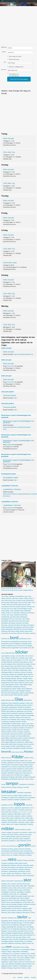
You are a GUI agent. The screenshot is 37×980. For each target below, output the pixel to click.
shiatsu (24, 873)
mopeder (4, 822)
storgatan (20, 904)
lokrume (10, 805)
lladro (28, 800)
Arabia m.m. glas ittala (13, 613)
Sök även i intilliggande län (16, 67)
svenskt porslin (16, 908)
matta (3, 818)
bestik (3, 629)
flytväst (14, 680)
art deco (3, 615)
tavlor (22, 917)
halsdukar (21, 713)
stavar (22, 898)
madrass (4, 814)
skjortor (3, 881)
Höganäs (15, 728)
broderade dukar (26, 643)
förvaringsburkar (6, 689)
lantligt (14, 787)
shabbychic (18, 873)
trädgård (9, 933)
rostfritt (16, 863)
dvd (32, 668)
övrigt (29, 968)
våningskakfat (12, 960)
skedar (8, 875)
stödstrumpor (18, 906)
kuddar (7, 771)
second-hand (5, 869)
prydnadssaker (14, 851)
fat (15, 674)
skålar (18, 886)
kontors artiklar (5, 765)
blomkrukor (4, 633)
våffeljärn (27, 958)
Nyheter (26, 977)
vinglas (3, 951)
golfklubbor (10, 705)
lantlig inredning (6, 787)
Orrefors (15, 834)
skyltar (13, 886)
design (28, 664)
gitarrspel (20, 695)
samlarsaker (20, 867)
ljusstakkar (23, 800)
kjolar (17, 752)
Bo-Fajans (26, 633)
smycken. (4, 890)
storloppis (26, 904)
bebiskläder (8, 627)
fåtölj (21, 685)
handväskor (4, 717)
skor (26, 596)
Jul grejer (12, 736)
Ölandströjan (23, 966)
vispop (30, 956)
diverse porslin (9, 666)
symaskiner (13, 910)
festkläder (20, 674)
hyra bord (4, 726)
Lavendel (26, 787)
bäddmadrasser (10, 653)
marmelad (10, 816)
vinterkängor (5, 954)
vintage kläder (16, 951)
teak (29, 918)
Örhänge (9, 968)
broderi (3, 646)
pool (16, 846)
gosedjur (24, 705)
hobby (28, 719)
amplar (30, 609)
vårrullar (27, 960)
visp (22, 956)
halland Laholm (6, 713)
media (12, 818)
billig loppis (11, 631)
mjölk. (16, 820)
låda (6, 812)
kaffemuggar (5, 742)
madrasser (10, 814)
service (28, 871)
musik (3, 824)
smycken (29, 888)
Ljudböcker (21, 797)
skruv (28, 884)
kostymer (9, 769)
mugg (26, 822)
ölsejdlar (3, 968)
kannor (3, 746)
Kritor (26, 769)
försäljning (16, 687)
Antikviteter (27, 611)
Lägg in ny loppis (10, 1)
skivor (24, 875)
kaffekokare (17, 740)
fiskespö (13, 678)
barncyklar (26, 621)
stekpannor (4, 900)
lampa (3, 784)
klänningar (15, 760)
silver (29, 873)
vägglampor (4, 962)
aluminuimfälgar (22, 609)
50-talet (18, 600)
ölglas (30, 966)
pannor (3, 836)
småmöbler (26, 890)
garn (2, 695)
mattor (7, 818)
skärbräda (31, 886)
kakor (14, 744)
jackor (3, 736)
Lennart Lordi (5, 795)
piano (28, 836)
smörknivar (12, 892)
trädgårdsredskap (17, 933)
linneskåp (11, 797)
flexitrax (3, 680)
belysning (25, 627)
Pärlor (32, 853)
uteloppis (29, 941)
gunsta (20, 709)
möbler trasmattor (20, 829)
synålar (19, 910)
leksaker (9, 791)
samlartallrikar (19, 596)
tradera (15, 931)
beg (14, 627)
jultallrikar (31, 738)
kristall (14, 769)
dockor (24, 666)
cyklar (8, 660)
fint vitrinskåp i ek (25, 676)
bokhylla (32, 633)
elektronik (17, 672)
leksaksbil (20, 792)
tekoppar (15, 921)
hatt (22, 717)
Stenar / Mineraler (14, 900)
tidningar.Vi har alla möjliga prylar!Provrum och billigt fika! (17, 928)
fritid (12, 682)
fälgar (30, 685)
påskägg (27, 853)
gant (8, 693)
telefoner (21, 921)
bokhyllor (4, 639)
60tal (29, 602)
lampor (12, 783)
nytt (34, 832)
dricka (3, 668)
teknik (10, 921)
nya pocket (15, 832)
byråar (25, 648)
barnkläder (4, 623)
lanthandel (31, 784)
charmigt (21, 658)
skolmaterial (10, 881)
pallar (29, 834)
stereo (8, 902)
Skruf (24, 884)
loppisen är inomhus (7, 808)
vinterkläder (24, 951)
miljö (31, 818)
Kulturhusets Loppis (10, 262)
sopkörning (14, 896)
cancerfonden (20, 656)
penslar (24, 836)
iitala (18, 730)
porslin (25, 845)
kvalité (24, 771)
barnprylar (19, 623)
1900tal (26, 598)
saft (2, 867)
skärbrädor (4, 888)
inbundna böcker (6, 732)
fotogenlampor (5, 682)
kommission (18, 763)
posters (16, 849)
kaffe (2, 740)
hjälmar (23, 719)
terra (29, 921)
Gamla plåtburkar (27, 689)
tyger (19, 937)
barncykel (19, 621)
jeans (7, 736)
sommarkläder (5, 896)
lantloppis (19, 787)
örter (19, 968)
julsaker (25, 738)
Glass (10, 703)
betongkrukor (10, 629)
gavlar (11, 695)
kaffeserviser (29, 742)
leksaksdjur (27, 792)
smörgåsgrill (5, 892)
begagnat (19, 627)
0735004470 (10, 508)
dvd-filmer (4, 670)
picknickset (4, 839)
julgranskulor (14, 738)
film (5, 676)
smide (14, 888)
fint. (32, 676)
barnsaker (25, 623)
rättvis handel (23, 863)
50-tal (13, 600)
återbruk (24, 964)
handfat (10, 715)
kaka (2, 744)
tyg (17, 937)
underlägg (4, 941)
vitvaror (10, 958)
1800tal (20, 598)
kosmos (14, 767)
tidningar (13, 923)
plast (21, 839)
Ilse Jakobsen (25, 730)
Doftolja (29, 666)
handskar (23, 715)
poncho (3, 846)
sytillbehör (25, 910)
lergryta (15, 795)
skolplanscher (18, 881)
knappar (21, 760)
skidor (13, 875)
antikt (21, 611)
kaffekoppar (25, 740)
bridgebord (17, 643)
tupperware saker (17, 935)
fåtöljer (26, 685)
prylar (21, 851)
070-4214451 (10, 366)
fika (2, 676)
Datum (4, 52)
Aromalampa (30, 613)
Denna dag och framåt (15, 56)
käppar (17, 773)
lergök (20, 795)
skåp (21, 886)
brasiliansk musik (26, 641)
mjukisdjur (10, 820)
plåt (18, 841)
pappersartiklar (10, 836)
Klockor (28, 751)
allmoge (29, 607)
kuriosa (19, 771)
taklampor (4, 918)
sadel (31, 865)
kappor (8, 746)
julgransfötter (5, 738)
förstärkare (9, 687)
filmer (8, 676)
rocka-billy (31, 860)
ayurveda (13, 617)
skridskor (4, 884)
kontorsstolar (15, 765)
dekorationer (21, 664)
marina (24, 814)
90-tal (25, 604)
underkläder (31, 939)
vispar (26, 956)
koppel (26, 765)
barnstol (10, 625)
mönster (28, 829)
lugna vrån (28, 810)
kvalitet (29, 771)
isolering (13, 734)
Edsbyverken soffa (25, 670)
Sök (17, 1)
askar (11, 615)
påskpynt (21, 853)
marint (28, 814)
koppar (21, 765)
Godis (28, 703)
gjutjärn (26, 695)
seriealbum (4, 871)
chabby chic (14, 658)
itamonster (19, 734)
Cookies (19, 977)
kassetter (23, 748)
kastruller (29, 748)
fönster (3, 687)
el (13, 672)
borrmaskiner (5, 641)
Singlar (3, 875)
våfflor (32, 958)
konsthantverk (30, 763)
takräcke (10, 918)
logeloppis (4, 805)
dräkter (8, 668)
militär (27, 818)
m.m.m (30, 812)
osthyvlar (21, 834)
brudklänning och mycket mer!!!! (16, 646)
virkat (8, 956)
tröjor (2, 935)
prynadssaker (28, 851)
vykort (22, 958)
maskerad (17, 816)
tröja (32, 933)
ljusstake (16, 800)
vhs (11, 949)
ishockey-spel (5, 734)
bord (14, 637)
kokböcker (10, 763)
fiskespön (20, 678)
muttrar (8, 824)
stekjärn (27, 898)
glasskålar (16, 703)
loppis (19, 804)
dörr (14, 670)
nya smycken (23, 832)
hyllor (31, 724)
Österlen (24, 968)
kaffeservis (20, 742)
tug (10, 935)
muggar (31, 822)
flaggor (25, 678)
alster (15, 609)
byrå (21, 648)
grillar (3, 707)
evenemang (5, 674)
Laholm (27, 779)
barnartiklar (4, 621)
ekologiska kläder (6, 672)
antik (11, 611)
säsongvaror (26, 912)
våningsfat (4, 960)
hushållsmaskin (16, 724)
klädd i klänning (6, 758)
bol (8, 639)
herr (8, 719)
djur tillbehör (18, 666)
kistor (13, 752)
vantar (29, 943)
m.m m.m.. (24, 812)
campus (12, 656)
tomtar (29, 929)
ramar (8, 855)
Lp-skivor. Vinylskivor (18, 810)
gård (8, 711)
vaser (29, 596)
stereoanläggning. (16, 902)
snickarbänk (5, 894)
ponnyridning (11, 846)
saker (5, 867)
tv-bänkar (8, 937)
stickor (29, 902)
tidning (8, 923)
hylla (27, 724)
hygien (23, 724)
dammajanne (24, 662)
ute (25, 941)
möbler (7, 828)
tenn (26, 921)
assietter (16, 615)
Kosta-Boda (28, 767)
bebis (3, 627)
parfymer (18, 836)
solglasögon (23, 894)
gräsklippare (13, 707)
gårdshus (13, 711)
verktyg (26, 947)
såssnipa (4, 912)
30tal (6, 600)
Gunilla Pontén (12, 709)
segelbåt (20, 869)
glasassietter (27, 700)
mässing (30, 824)
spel (29, 896)
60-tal (20, 602)
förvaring (23, 687)
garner (7, 695)
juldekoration (26, 736)
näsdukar (12, 596)
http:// (15, 398)
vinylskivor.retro (25, 954)
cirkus (26, 658)
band (16, 619)
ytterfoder (11, 964)
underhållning (23, 939)
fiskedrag (7, 678)
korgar (31, 765)
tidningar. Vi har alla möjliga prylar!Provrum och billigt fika (17, 924)
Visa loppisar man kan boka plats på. (14, 75)
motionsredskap (12, 822)
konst (24, 763)
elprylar (23, 672)
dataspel (9, 664)
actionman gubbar (14, 607)
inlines (14, 732)
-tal (2, 596)
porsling (10, 849)
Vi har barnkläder (24, 949)
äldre (10, 966)
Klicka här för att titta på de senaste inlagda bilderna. (17, 590)
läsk (10, 812)
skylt (9, 886)
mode (24, 820)
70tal (8, 604)
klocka (21, 752)
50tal (7, 602)
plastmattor (4, 841)
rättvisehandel (5, 865)
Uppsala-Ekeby (18, 941)
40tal (9, 600)
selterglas (27, 869)
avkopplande (5, 617)
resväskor (4, 860)
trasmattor (21, 931)
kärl (21, 773)
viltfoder (32, 949)
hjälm (18, 719)
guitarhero (28, 707)
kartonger (9, 748)
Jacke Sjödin (27, 734)
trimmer (26, 931)
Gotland (30, 705)
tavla (15, 918)
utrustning (18, 943)
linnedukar (4, 797)
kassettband (16, 748)
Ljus (26, 797)
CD (26, 656)
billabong (4, 631)
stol (33, 902)
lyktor (2, 812)
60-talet (24, 602)
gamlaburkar (5, 691)
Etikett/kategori (3, 47)
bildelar (31, 629)
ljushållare (32, 797)
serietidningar (13, 871)
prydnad (21, 849)
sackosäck (26, 865)
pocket (29, 841)
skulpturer (4, 886)
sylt (8, 910)
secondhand (14, 869)
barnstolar (17, 625)
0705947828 (10, 445)
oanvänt (3, 834)
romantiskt (10, 863)
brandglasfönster (15, 641)
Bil (21, 629)
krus (2, 771)
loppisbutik (29, 805)
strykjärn (3, 906)
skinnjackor (18, 875)
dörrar (17, 670)
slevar (10, 888)
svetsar (29, 908)
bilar (23, 629)
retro (12, 859)
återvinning (30, 964)
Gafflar (19, 689)
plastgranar (26, 839)
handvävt (12, 717)
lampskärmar (23, 784)
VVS (18, 958)
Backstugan (23, 617)
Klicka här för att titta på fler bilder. (11, 588)
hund (32, 719)
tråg (2, 933)
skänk (25, 886)
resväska (29, 855)
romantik (4, 863)
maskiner (23, 816)
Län (5, 62)
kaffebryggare (9, 740)
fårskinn (17, 685)
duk (19, 668)
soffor (14, 894)
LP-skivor (8, 810)
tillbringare (23, 929)
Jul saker (18, 736)
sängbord (19, 912)
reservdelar (22, 855)
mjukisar (3, 820)
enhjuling (29, 672)
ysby (6, 964)
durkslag (28, 668)
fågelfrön (11, 685)
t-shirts (33, 912)
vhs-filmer (15, 949)
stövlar (25, 906)
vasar (3, 947)
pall (26, 834)
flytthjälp (9, 680)
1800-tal (8, 598)
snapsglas (28, 892)
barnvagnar (30, 625)
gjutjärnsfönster (6, 700)
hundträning (5, 721)
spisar (3, 898)
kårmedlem (11, 773)
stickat (24, 902)
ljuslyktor (4, 800)
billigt (17, 631)
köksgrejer (11, 777)
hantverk (18, 717)
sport (7, 898)
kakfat (10, 744)
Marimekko (17, 814)
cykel (30, 658)
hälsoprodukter (16, 726)
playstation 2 (12, 841)
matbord (29, 816)
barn (20, 619)
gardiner (22, 693)
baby (17, 617)
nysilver (30, 832)
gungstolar (4, 709)
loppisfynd (17, 808)
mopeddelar (30, 820)
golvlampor (17, 705)
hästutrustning (5, 728)
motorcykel (21, 822)
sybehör (3, 910)
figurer (25, 674)
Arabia (3, 613)
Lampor (6, 596)
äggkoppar (4, 966)
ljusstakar (10, 800)
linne (29, 795)
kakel (6, 744)
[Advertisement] (18, 24)
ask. (8, 615)
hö (11, 728)
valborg (24, 943)
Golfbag (3, 705)
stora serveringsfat (10, 904)
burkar (9, 648)
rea (11, 855)
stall (18, 898)
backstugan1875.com (7, 619)
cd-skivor (30, 656)
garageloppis (15, 693)
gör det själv (28, 711)
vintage (8, 951)
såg (30, 910)
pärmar (3, 855)
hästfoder (31, 726)
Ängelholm (15, 966)
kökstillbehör (13, 779)
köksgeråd (4, 777)
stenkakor (23, 900)
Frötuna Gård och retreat (21, 682)
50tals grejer (14, 602)
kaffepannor (13, 742)
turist (24, 935)
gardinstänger (29, 693)
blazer (30, 631)
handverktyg (30, 715)
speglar (25, 896)
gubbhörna (21, 707)
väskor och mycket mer (25, 962)
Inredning (27, 732)
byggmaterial (15, 648)
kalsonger (20, 744)
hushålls (23, 721)
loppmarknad (25, 808)
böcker (21, 652)
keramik (6, 751)
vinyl (10, 954)
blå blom (20, 633)
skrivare (13, 884)
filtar (12, 676)
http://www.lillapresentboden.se (23, 354)
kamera (26, 744)
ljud (16, 797)
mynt (11, 824)
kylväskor (4, 773)
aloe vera (10, 609)
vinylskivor (16, 954)
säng (8, 912)
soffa (10, 894)
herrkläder (13, 719)
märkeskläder (23, 824)
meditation (17, 818)
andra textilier (5, 611)
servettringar (21, 871)
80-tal (12, 604)
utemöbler (4, 943)
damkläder (16, 662)
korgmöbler (4, 767)
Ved (22, 947)
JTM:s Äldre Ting (9, 152)
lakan (31, 779)
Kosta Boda (21, 767)
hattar (26, 717)
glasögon (22, 703)
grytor (7, 707)
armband (23, 613)
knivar (30, 760)
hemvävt (3, 719)
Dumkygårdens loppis (8, 474)
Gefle (15, 695)
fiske (2, 678)
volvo (14, 958)
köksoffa (25, 777)
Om (14, 977)
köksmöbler (18, 777)
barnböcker (12, 621)
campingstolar (5, 656)
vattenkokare (16, 947)
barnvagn (23, 625)
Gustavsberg (27, 709)
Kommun (3, 69)
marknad (4, 816)
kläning (9, 760)
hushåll (18, 721)
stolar (3, 904)
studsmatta (10, 906)
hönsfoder (29, 728)
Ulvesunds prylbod (7, 392)
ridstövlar (20, 860)
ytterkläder (18, 964)
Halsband (14, 713)
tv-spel (13, 937)
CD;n (2, 658)
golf (31, 703)
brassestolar (5, 643)
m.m (19, 812)
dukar (23, 668)
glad (12, 700)
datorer (15, 664)
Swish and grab (8, 138)
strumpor (32, 904)
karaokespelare (21, 746)
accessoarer (5, 607)
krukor (31, 769)
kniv (26, 760)
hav (29, 717)
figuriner (30, 674)
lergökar (25, 795)
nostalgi (8, 832)
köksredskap (5, 779)
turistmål (29, 935)
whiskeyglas (5, 949)
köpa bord (21, 779)
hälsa (9, 726)
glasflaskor (4, 703)
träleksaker (27, 933)
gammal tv (13, 691)
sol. (18, 894)
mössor (3, 832)
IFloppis (14, 730)
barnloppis (11, 623)
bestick (31, 627)
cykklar (3, 660)
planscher (16, 839)
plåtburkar (23, 841)
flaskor (30, 678)
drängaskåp (14, 668)
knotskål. (4, 763)
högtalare (22, 728)
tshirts (7, 935)
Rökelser (13, 865)
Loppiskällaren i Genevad (9, 486)
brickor (11, 643)
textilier (3, 923)
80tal (15, 604)
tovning (10, 931)
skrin (8, 884)
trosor (31, 931)
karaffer (13, 746)
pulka (3, 853)
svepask (24, 908)
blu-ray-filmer (13, 633)
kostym (3, 769)
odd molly (10, 834)
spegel (20, 896)
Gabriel (14, 689)
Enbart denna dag (14, 59)
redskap (15, 855)
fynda (6, 685)
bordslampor (23, 639)
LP (31, 808)
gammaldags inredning (23, 691)
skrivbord (19, 884)
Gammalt (4, 693)
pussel (7, 853)
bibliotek (16, 629)
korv (10, 767)
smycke (23, 888)
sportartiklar (12, 898)
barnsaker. (4, 625)
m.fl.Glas (14, 812)
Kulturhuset (12, 771)
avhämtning (23, 615)
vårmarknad (21, 960)
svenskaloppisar (6, 908)
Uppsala (10, 941)
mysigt (16, 824)
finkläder (16, 676)
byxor (29, 648)
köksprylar (32, 777)
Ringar (25, 860)
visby (18, 956)
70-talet (3, 604)
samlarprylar (12, 867)
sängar (13, 912)
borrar (29, 639)
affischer (23, 607)
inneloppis (20, 732)
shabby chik (10, 873)
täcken (24, 937)
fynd (2, 685)
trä (5, 933)
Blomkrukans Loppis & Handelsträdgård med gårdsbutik (18, 422)
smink (19, 888)
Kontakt (33, 977)
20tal (30, 598)
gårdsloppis (20, 711)
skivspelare (30, 875)
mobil (20, 820)
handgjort (16, 715)
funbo (31, 682)
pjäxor (10, 839)
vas (32, 943)
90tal (28, 604)
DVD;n (10, 670)
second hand (28, 867)
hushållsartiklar (5, 724)
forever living (29, 680)
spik (32, 896)
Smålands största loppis (15, 890)
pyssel (15, 853)
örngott (15, 968)
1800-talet (15, 598)
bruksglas (29, 646)
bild (27, 629)
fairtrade (11, 674)
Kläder (18, 756)
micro (23, 818)
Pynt (11, 853)
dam (11, 660)
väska (11, 962)
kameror (31, 744)
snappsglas (20, 892)
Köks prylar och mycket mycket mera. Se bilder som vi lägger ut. (16, 774)
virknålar (13, 956)
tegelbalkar (4, 921)
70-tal (33, 602)
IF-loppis (8, 730)
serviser (3, 873)
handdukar (4, 715)
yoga (2, 964)
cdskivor (7, 658)
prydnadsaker (5, 851)
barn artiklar (25, 619)
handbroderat (29, 713)
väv (34, 962)
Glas (19, 699)
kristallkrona (20, 769)
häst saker (25, 726)
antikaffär (16, 611)
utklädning (11, 943)
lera (11, 795)
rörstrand (19, 865)
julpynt (20, 738)
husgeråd (12, 721)
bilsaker (21, 631)
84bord (20, 604)
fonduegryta (21, 680)
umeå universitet (13, 939)
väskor (3, 598)
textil (33, 921)
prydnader (27, 849)
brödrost (3, 648)
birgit (26, 631)
